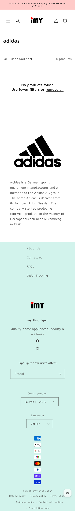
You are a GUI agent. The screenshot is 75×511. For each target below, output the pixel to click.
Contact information (51, 502)
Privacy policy (38, 495)
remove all (54, 89)
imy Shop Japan (42, 490)
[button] (8, 20)
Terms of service (60, 495)
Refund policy (17, 495)
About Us (33, 248)
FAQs (30, 266)
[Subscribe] (60, 374)
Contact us (34, 257)
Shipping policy (25, 502)
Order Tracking (37, 275)
